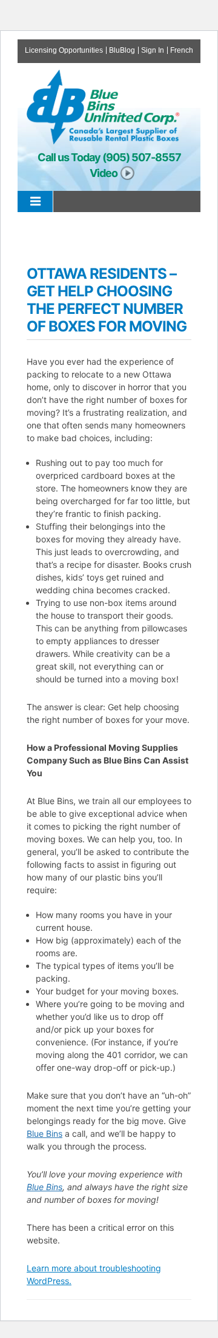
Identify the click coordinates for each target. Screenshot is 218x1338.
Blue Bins (44, 1133)
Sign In (152, 50)
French (181, 50)
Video (103, 173)
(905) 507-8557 (141, 157)
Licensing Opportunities (64, 50)
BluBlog (122, 50)
